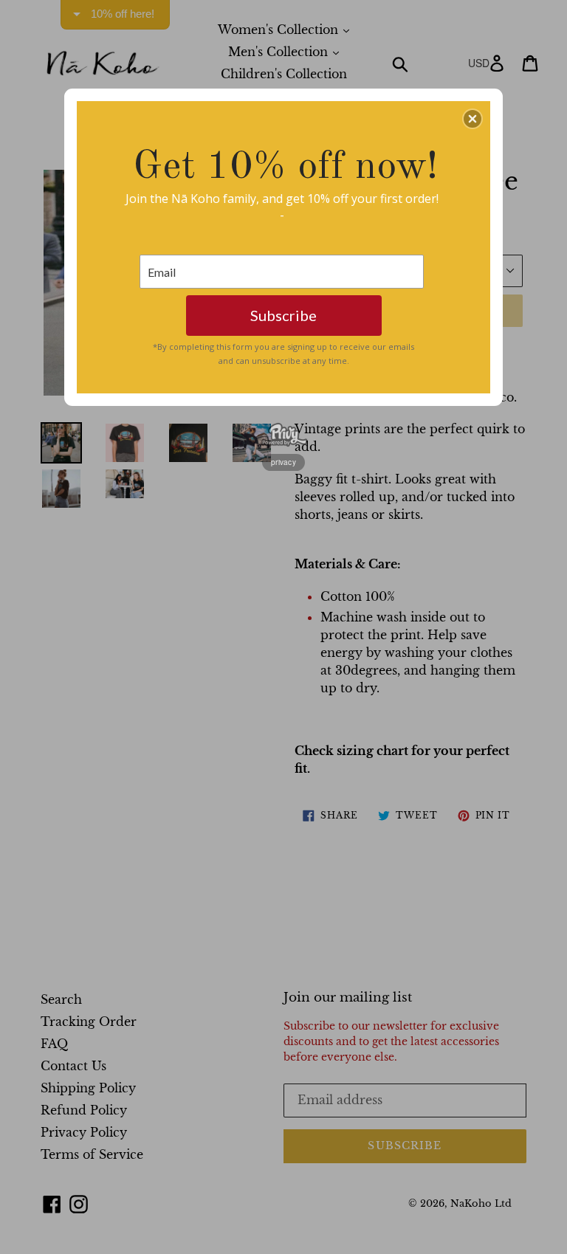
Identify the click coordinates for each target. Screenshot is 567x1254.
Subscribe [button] (283, 315)
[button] (472, 119)
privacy (283, 462)
